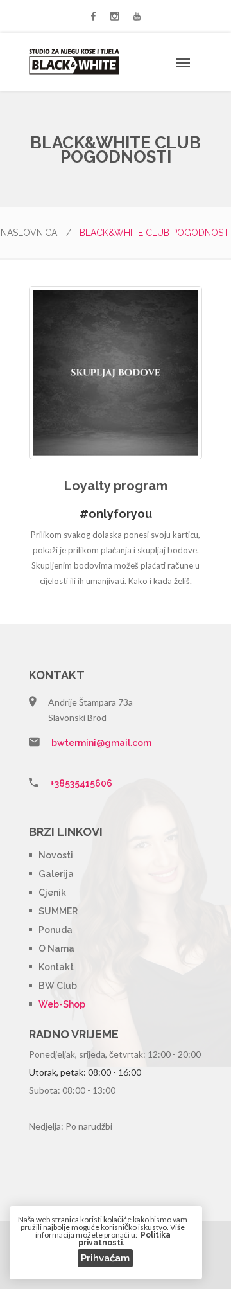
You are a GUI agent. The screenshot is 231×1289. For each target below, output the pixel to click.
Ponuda (55, 930)
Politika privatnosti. (124, 1239)
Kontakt (56, 967)
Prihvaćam (105, 1258)
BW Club (57, 986)
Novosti (55, 855)
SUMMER (58, 911)
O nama (56, 948)
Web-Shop (61, 1004)
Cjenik (52, 892)
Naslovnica (36, 232)
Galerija (56, 874)
